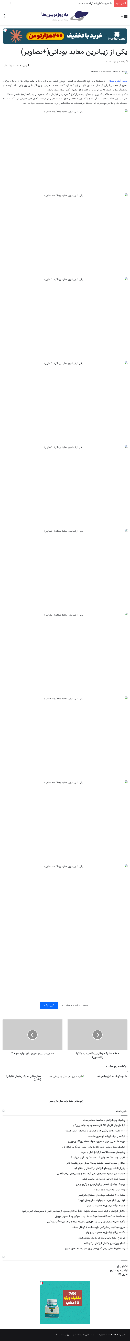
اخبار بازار (122, 1266)
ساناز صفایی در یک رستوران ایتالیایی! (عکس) (23, 1077)
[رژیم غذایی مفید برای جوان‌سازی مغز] (65, 1086)
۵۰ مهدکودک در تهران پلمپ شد (112, 1076)
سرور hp (122, 1274)
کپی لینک (49, 1005)
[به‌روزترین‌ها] (65, 16)
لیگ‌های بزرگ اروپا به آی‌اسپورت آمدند (95, 3)
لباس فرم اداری (118, 1270)
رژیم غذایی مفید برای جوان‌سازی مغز (67, 1101)
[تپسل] (5, 30)
